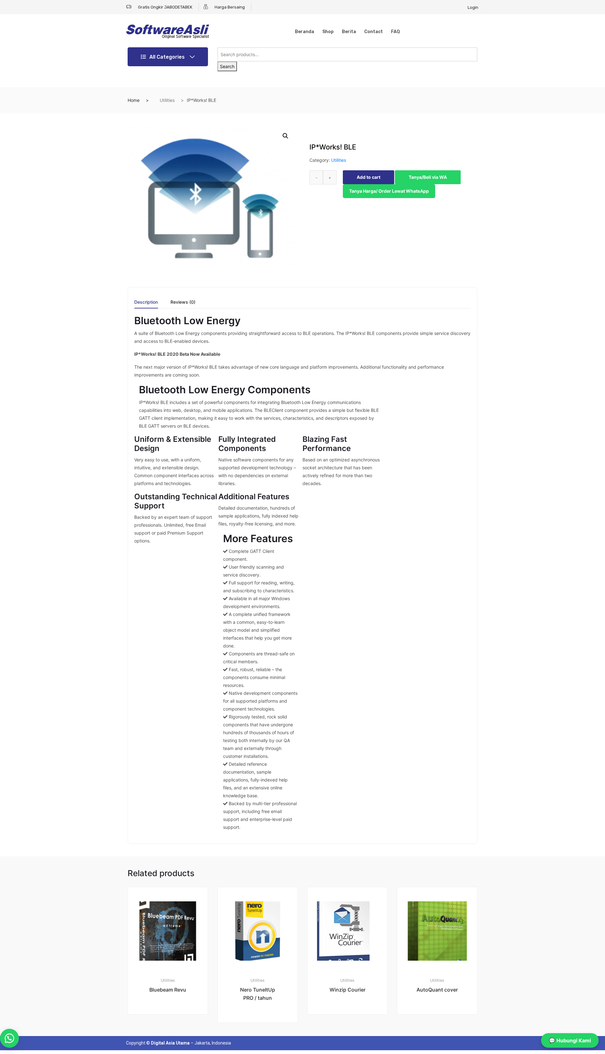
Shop (328, 31)
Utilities (167, 100)
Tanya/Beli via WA (428, 177)
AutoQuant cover (437, 990)
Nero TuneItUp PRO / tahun (257, 994)
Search (227, 66)
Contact (373, 31)
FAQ (395, 31)
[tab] (146, 304)
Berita (349, 31)
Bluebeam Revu (167, 990)
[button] (285, 136)
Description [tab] (146, 302)
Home (134, 100)
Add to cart (368, 177)
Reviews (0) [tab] (182, 302)
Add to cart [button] (171, 1036)
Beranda (304, 31)
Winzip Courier (348, 990)
